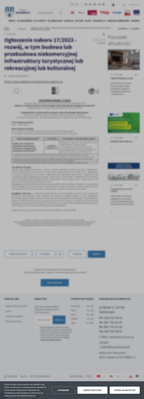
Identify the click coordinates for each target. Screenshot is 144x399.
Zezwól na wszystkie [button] (124, 390)
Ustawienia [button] (63, 390)
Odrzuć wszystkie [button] (92, 390)
